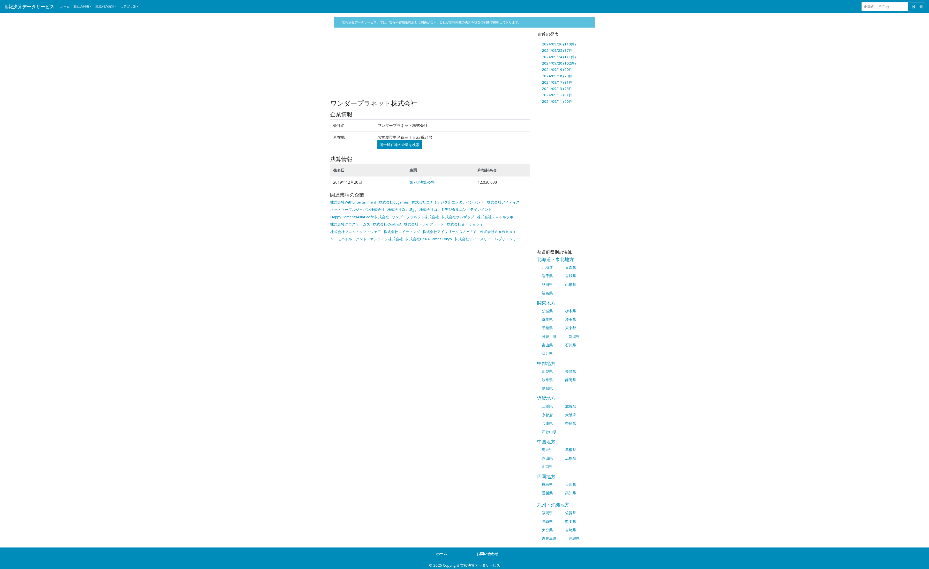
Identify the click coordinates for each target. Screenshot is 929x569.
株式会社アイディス (503, 202)
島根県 (570, 449)
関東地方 (546, 303)
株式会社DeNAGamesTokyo (428, 238)
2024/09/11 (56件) (558, 101)
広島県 (570, 458)
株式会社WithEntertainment (353, 202)
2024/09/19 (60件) (558, 69)
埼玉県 (570, 319)
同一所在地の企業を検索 (400, 144)
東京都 (570, 327)
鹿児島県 (549, 538)
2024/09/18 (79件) (558, 75)
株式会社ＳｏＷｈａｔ (498, 231)
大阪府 (570, 414)
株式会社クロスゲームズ (350, 224)
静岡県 (570, 379)
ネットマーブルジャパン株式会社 (357, 209)
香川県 (570, 484)
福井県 (547, 353)
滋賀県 (570, 406)
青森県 (570, 267)
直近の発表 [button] (81, 6)
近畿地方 (546, 398)
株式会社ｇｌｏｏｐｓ (465, 224)
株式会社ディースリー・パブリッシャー (487, 238)
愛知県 (547, 388)
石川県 (570, 345)
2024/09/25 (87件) (558, 50)
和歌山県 (549, 431)
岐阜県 (547, 379)
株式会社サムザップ (458, 216)
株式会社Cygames (394, 202)
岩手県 (547, 275)
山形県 (570, 284)
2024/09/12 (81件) (558, 94)
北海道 (547, 267)
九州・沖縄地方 (553, 505)
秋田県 (547, 284)
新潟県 (574, 336)
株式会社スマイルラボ (495, 216)
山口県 (547, 466)
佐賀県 (570, 512)
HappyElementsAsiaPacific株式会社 (359, 216)
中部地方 (546, 363)
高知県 (570, 492)
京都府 (547, 414)
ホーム (65, 6)
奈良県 (570, 423)
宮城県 (570, 275)
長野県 (570, 371)
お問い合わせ (487, 553)
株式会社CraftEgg (402, 209)
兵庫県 (547, 423)
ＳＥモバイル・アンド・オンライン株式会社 (366, 238)
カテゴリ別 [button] (128, 6)
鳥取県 (547, 449)
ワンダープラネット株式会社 (415, 216)
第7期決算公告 (422, 182)
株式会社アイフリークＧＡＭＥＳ (450, 231)
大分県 (547, 529)
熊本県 (570, 521)
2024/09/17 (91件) (558, 82)
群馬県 (547, 319)
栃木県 (570, 310)
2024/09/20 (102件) (559, 63)
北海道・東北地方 (555, 259)
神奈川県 (549, 336)
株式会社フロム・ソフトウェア (355, 231)
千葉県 (547, 327)
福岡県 (547, 512)
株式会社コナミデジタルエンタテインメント (448, 202)
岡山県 (547, 458)
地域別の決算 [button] (104, 6)
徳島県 (547, 484)
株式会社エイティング (402, 231)
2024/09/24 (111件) (559, 56)
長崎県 (547, 521)
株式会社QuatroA (387, 224)
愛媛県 (547, 492)
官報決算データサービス (29, 6)
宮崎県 (570, 529)
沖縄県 (574, 538)
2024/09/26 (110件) (559, 44)
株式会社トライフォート (424, 224)
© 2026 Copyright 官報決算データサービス (464, 565)
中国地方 (546, 441)
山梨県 (547, 371)
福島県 (547, 293)
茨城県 (547, 310)
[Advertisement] (430, 65)
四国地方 (546, 476)
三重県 (547, 406)
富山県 (547, 345)
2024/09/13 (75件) (558, 88)
